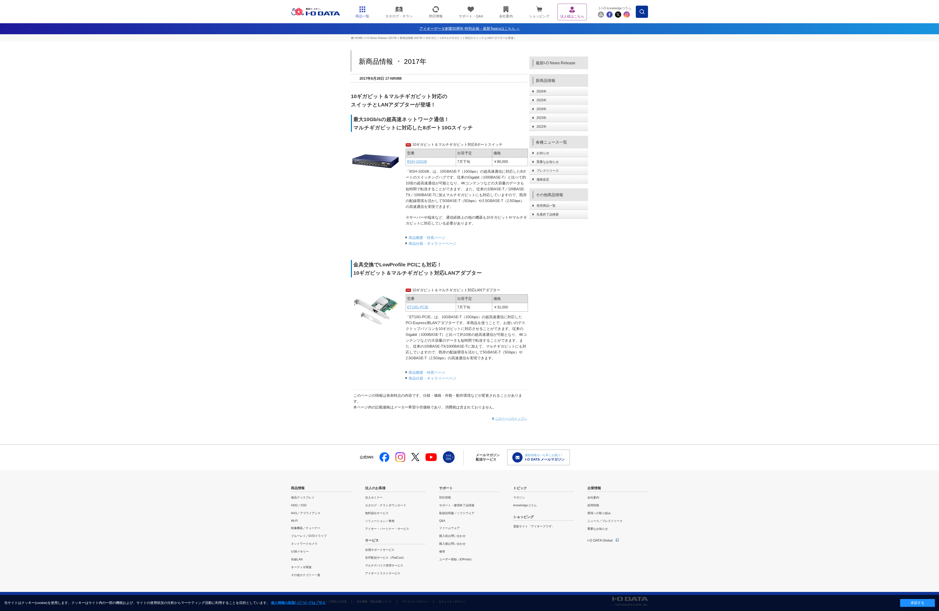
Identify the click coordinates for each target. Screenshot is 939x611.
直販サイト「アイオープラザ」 (533, 526)
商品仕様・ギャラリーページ (432, 243)
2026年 (542, 91)
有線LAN (297, 559)
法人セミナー (374, 497)
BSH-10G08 (417, 161)
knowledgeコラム (525, 505)
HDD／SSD (299, 505)
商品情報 (298, 488)
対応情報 (445, 497)
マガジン (519, 497)
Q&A (442, 520)
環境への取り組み (599, 513)
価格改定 (543, 179)
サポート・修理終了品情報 (456, 505)
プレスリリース (548, 170)
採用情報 (593, 505)
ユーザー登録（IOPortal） (456, 559)
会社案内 (593, 497)
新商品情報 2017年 (411, 37)
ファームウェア (449, 528)
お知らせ (543, 153)
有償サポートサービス (379, 550)
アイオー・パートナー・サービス (387, 529)
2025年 (542, 100)
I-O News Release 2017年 (381, 37)
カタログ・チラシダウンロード (385, 505)
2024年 (542, 109)
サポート (446, 488)
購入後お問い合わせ (452, 543)
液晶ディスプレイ (302, 497)
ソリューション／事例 (379, 521)
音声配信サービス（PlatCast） (385, 557)
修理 (442, 551)
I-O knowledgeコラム (616, 8)
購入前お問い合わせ (452, 536)
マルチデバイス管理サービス (384, 565)
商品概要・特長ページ (427, 238)
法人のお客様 (375, 488)
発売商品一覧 (546, 205)
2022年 (542, 126)
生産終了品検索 (548, 214)
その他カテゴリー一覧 (305, 575)
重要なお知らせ (548, 162)
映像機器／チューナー (305, 528)
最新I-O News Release (555, 63)
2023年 (542, 118)
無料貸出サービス (377, 513)
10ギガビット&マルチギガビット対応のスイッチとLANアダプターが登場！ (470, 37)
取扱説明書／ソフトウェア (456, 513)
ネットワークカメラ (304, 543)
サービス (372, 540)
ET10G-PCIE (417, 307)
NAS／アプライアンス (306, 513)
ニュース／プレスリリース (605, 521)
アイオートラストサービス (382, 573)
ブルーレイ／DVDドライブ (309, 536)
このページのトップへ (511, 418)
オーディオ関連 (301, 567)
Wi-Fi (294, 520)
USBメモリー (300, 551)
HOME (359, 37)
